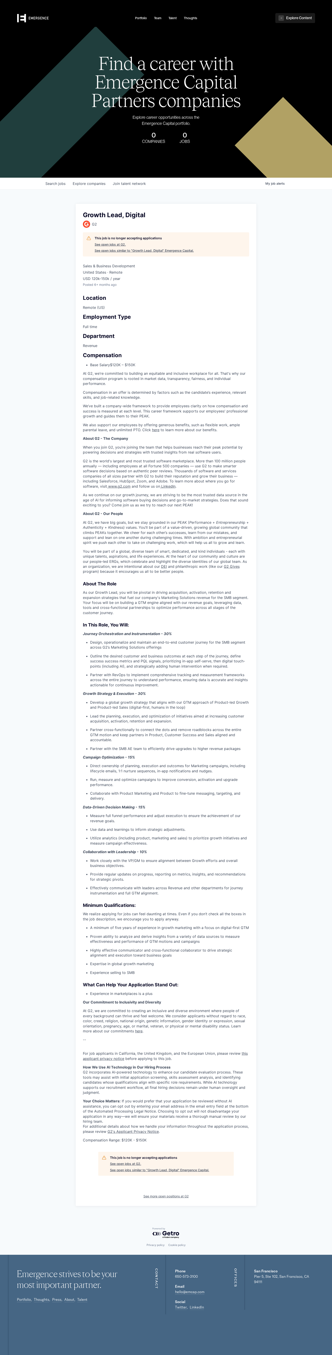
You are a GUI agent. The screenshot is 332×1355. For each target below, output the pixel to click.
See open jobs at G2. (110, 244)
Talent (82, 1299)
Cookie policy (177, 1245)
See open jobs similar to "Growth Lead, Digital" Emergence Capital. (144, 250)
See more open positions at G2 (166, 1196)
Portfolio (24, 1299)
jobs (55, 183)
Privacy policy (156, 1245)
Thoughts (41, 1299)
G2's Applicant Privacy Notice (133, 1131)
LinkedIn (197, 1307)
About (69, 1299)
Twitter (181, 1307)
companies (89, 183)
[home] (73, 18)
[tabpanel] (166, 789)
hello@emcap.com (189, 1292)
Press (56, 1299)
